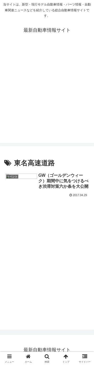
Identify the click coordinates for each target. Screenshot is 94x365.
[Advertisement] (47, 96)
